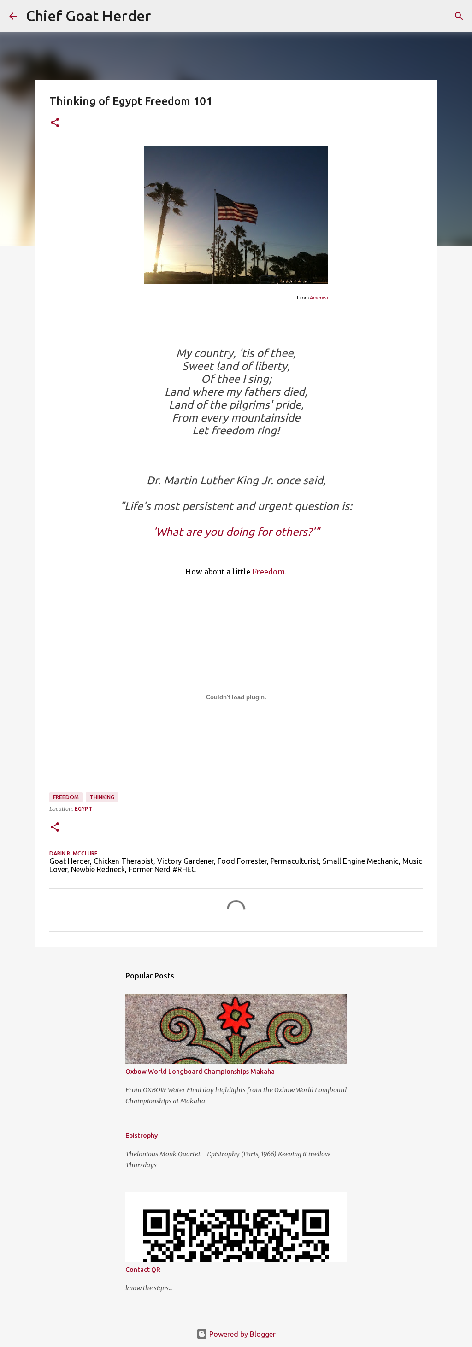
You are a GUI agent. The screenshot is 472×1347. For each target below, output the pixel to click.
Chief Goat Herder (88, 15)
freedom (66, 797)
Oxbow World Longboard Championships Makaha (200, 1071)
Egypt (84, 809)
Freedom (268, 571)
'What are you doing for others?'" (236, 532)
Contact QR (142, 1269)
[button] (54, 123)
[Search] (164, 16)
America (319, 297)
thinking (101, 797)
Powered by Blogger (241, 1334)
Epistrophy (141, 1135)
